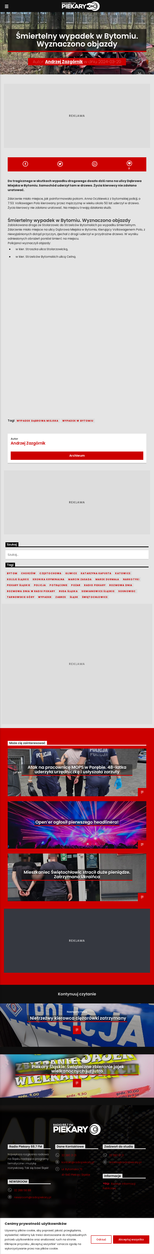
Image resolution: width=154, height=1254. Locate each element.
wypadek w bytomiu (77, 420)
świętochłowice (95, 597)
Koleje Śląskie (18, 579)
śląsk (74, 597)
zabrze (60, 597)
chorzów (28, 573)
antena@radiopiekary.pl (125, 1162)
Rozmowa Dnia (120, 585)
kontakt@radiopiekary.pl (78, 1162)
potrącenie (58, 585)
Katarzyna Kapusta (96, 573)
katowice (123, 573)
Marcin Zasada (80, 579)
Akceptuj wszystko (131, 1239)
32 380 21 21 (69, 1155)
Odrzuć (101, 1239)
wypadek (45, 597)
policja (40, 585)
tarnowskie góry (20, 597)
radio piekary (95, 585)
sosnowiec (127, 591)
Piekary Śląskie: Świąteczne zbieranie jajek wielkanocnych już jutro (78, 1069)
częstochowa (50, 573)
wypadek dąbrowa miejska (38, 420)
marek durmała (107, 579)
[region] (77, 1236)
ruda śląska (68, 591)
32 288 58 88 (22, 1190)
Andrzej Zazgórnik (64, 62)
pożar (75, 585)
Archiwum (77, 455)
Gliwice (71, 573)
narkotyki (131, 579)
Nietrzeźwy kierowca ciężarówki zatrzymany (78, 1018)
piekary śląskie (18, 585)
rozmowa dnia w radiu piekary (31, 591)
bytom (12, 573)
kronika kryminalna (49, 579)
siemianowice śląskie (98, 591)
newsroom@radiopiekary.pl (32, 1197)
